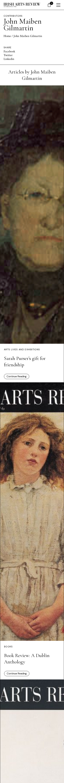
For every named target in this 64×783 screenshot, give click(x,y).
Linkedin (9, 59)
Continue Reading (17, 376)
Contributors (13, 16)
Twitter (8, 55)
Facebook (9, 51)
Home (7, 36)
